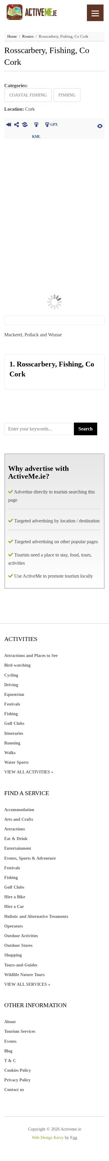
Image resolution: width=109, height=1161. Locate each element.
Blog (8, 1051)
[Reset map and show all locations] (100, 125)
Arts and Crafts (18, 819)
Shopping (13, 955)
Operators (13, 926)
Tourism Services (19, 1031)
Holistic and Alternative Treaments (36, 916)
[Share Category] (25, 125)
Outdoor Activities (21, 936)
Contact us (14, 1089)
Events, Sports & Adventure (30, 858)
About (10, 1022)
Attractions (14, 829)
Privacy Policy (17, 1080)
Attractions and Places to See (31, 655)
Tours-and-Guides (20, 965)
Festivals (12, 704)
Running (12, 743)
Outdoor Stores (18, 945)
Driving (11, 685)
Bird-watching (17, 665)
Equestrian (14, 694)
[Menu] (95, 13)
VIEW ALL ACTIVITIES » (28, 772)
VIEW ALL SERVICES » (27, 984)
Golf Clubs (14, 723)
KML (36, 125)
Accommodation (19, 809)
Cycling (11, 675)
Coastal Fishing (28, 95)
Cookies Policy (17, 1070)
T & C (10, 1060)
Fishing (66, 95)
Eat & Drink (16, 838)
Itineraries (13, 733)
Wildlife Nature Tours (24, 974)
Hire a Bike (14, 897)
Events (10, 1041)
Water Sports (16, 762)
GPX (54, 124)
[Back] (8, 125)
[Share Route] (16, 125)
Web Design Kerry (48, 1137)
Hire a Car (14, 906)
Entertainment (17, 848)
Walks (9, 752)
